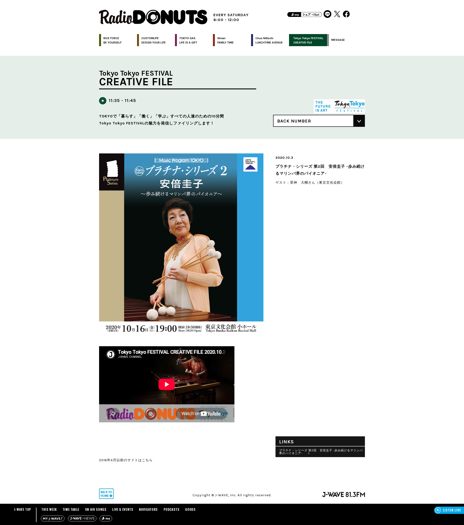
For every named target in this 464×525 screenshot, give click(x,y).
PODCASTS (172, 509)
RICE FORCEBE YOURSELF (112, 40)
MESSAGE (338, 40)
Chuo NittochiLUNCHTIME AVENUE (269, 40)
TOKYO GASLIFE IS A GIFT (188, 40)
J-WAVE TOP (22, 509)
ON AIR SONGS (96, 509)
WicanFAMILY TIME (225, 40)
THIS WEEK (49, 509)
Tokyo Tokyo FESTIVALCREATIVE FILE (308, 40)
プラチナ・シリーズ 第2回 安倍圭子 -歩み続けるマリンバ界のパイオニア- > (321, 452)
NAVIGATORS (148, 509)
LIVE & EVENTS (122, 509)
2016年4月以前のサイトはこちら (126, 460)
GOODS (190, 509)
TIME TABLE (71, 509)
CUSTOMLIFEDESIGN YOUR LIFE (153, 40)
